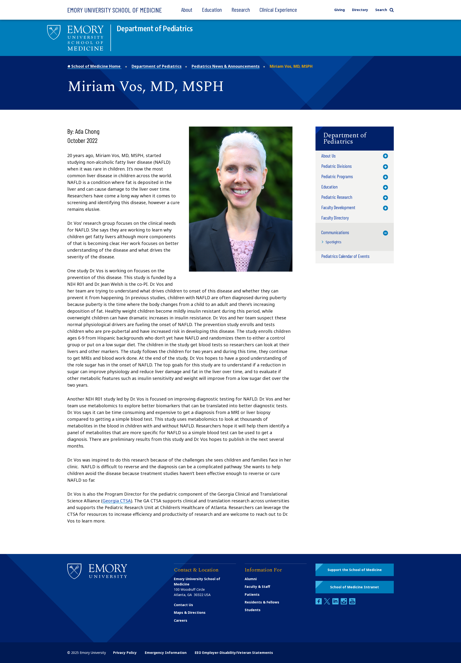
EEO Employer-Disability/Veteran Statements (234, 652)
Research (240, 9)
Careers (180, 620)
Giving (339, 9)
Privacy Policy (125, 652)
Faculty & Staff (257, 586)
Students (253, 610)
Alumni (251, 579)
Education (212, 9)
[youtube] (352, 603)
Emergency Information (166, 652)
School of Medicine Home (95, 66)
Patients (252, 594)
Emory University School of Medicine (114, 10)
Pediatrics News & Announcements (226, 66)
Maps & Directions (190, 612)
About (186, 9)
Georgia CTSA (117, 501)
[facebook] (319, 603)
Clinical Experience (278, 9)
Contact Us (183, 604)
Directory (360, 9)
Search (381, 9)
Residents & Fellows (262, 602)
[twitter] (327, 603)
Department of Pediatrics (157, 66)
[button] (354, 139)
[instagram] (344, 603)
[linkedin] (336, 603)
